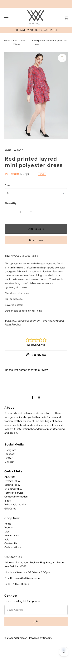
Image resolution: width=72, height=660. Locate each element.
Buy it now (36, 240)
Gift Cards (10, 508)
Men (7, 531)
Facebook (9, 453)
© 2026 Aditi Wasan (15, 637)
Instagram (10, 450)
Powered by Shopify (40, 637)
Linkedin (9, 461)
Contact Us (10, 543)
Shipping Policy (13, 488)
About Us (9, 476)
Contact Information (16, 496)
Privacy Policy (12, 480)
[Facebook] (32, 397)
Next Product (13, 324)
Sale (6, 539)
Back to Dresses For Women (22, 320)
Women (8, 527)
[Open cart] (66, 18)
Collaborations (12, 547)
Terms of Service (13, 492)
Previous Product (53, 320)
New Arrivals (11, 535)
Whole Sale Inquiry (15, 504)
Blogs (7, 500)
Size (7, 185)
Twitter (8, 457)
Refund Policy (12, 484)
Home (7, 40)
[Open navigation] (6, 17)
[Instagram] (39, 397)
